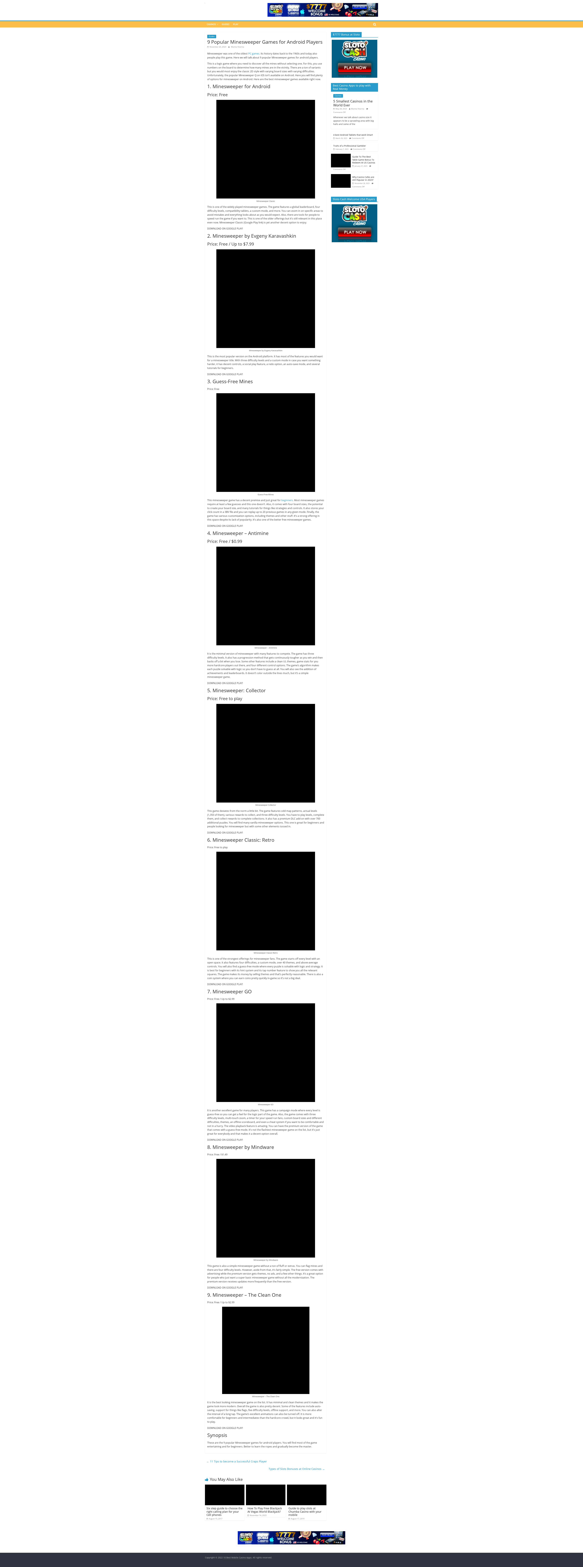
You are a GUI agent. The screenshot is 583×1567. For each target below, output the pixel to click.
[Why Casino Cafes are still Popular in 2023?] (341, 175)
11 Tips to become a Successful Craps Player (236, 1461)
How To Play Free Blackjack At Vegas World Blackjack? (264, 1509)
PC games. (254, 53)
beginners (287, 500)
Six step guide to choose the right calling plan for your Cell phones (224, 1511)
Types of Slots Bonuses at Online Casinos (297, 1469)
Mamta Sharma (237, 47)
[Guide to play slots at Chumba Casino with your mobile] (306, 1486)
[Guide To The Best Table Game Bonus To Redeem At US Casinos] (341, 155)
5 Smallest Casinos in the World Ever (353, 103)
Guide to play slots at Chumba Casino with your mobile (304, 1511)
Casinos (211, 24)
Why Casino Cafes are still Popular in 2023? (363, 179)
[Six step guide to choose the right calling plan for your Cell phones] (224, 1486)
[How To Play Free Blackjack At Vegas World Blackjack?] (265, 1486)
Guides (225, 24)
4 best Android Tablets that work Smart (353, 134)
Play (235, 24)
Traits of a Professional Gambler (349, 145)
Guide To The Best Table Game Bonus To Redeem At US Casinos (363, 159)
